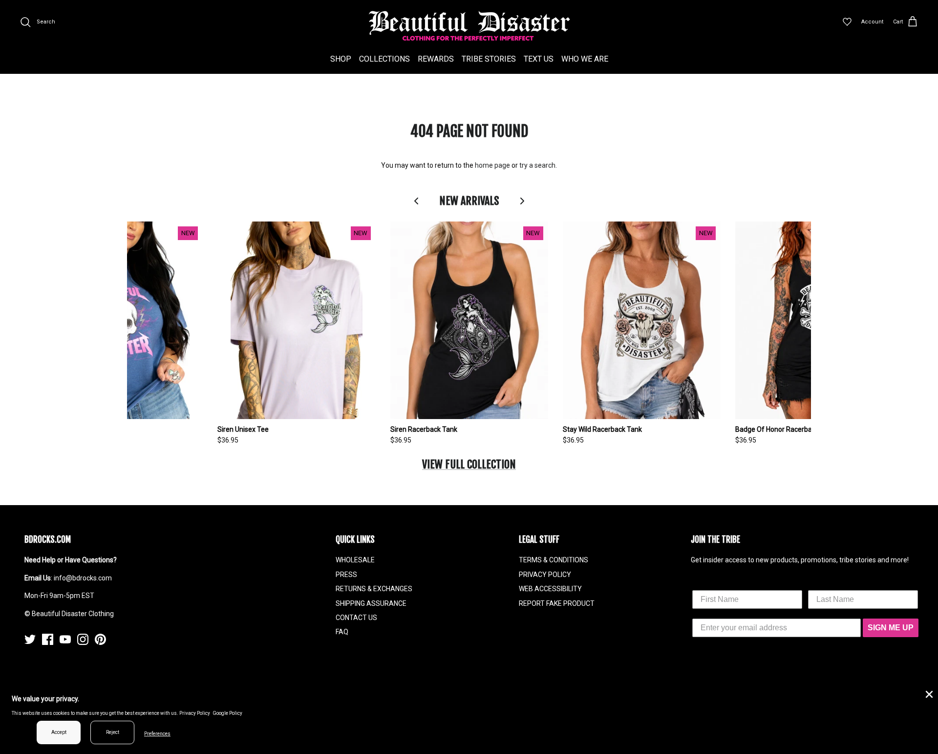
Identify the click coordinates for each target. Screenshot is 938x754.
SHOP (340, 59)
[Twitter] (30, 639)
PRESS (346, 574)
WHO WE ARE (584, 59)
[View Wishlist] (847, 22)
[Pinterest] (100, 639)
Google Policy (227, 713)
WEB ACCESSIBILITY (550, 589)
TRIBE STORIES (489, 59)
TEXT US (539, 59)
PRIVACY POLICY (545, 574)
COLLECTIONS (384, 59)
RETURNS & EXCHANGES (374, 589)
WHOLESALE (355, 560)
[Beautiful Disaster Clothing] (469, 26)
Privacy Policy (194, 713)
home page (492, 165)
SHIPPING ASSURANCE (371, 603)
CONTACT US (356, 617)
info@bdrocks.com (83, 578)
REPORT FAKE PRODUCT (557, 603)
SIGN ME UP (891, 627)
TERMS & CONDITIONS (553, 560)
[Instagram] (82, 639)
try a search (537, 165)
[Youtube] (65, 639)
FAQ (342, 632)
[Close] (928, 693)
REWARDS (436, 59)
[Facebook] (47, 639)
